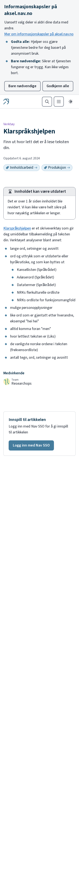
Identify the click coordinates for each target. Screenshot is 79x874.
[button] (31, 445)
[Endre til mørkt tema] (71, 101)
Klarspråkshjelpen (17, 228)
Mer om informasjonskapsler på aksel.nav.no (39, 34)
